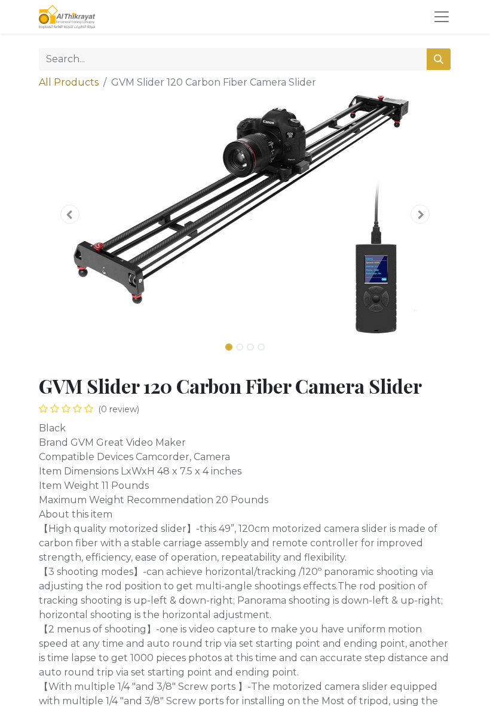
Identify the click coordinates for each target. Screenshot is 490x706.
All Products (69, 82)
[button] (70, 214)
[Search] (438, 59)
